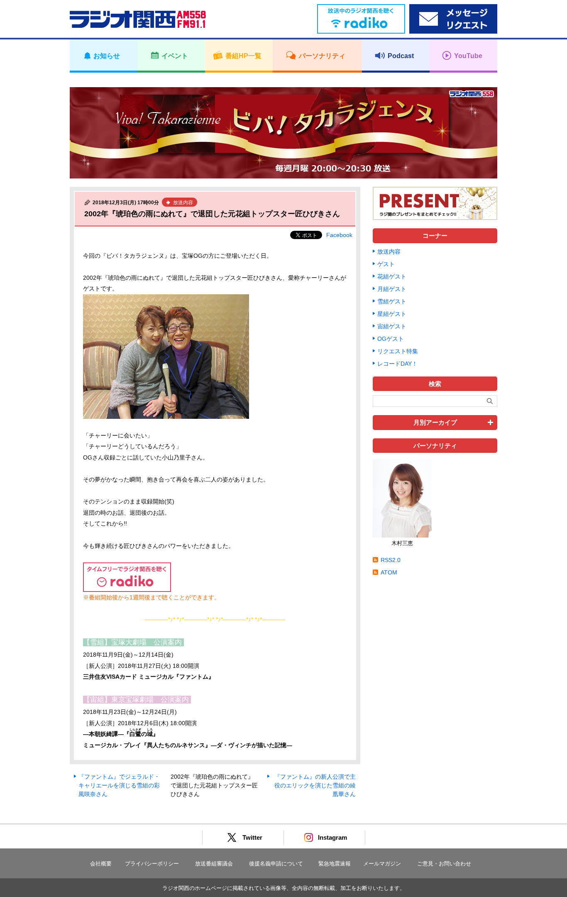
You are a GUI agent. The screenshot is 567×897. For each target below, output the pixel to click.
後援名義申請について (276, 863)
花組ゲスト (391, 276)
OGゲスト (390, 338)
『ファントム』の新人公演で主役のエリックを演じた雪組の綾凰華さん (315, 785)
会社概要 (101, 863)
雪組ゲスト (391, 301)
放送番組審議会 (214, 863)
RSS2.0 (391, 560)
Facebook (339, 235)
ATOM (389, 572)
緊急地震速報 (334, 863)
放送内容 (389, 251)
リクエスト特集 (397, 351)
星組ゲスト (391, 313)
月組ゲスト (391, 289)
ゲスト (386, 264)
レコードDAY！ (397, 363)
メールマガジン (382, 863)
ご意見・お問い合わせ (444, 863)
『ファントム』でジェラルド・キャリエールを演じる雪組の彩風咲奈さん (119, 785)
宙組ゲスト (391, 326)
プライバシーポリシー (152, 863)
